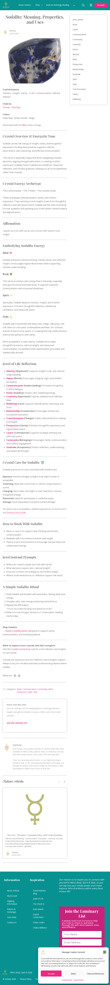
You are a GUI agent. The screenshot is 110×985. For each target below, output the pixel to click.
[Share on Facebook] (14, 675)
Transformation (79, 89)
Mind (50, 689)
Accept (51, 973)
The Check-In (38, 904)
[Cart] (91, 5)
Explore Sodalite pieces (16, 630)
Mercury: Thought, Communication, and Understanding (35, 835)
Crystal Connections (21, 649)
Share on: (7, 675)
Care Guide (11, 917)
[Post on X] (19, 675)
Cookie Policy (67, 980)
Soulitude (76, 74)
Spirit (30, 692)
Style (35, 692)
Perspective (22, 692)
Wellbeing (77, 99)
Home (75, 49)
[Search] (83, 5)
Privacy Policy (78, 980)
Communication (29, 689)
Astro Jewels (78, 19)
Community (42, 689)
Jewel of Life (38, 898)
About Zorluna (13, 890)
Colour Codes (38, 922)
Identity (76, 54)
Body (19, 689)
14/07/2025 (14, 33)
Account (100, 5)
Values (75, 94)
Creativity (77, 44)
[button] (104, 952)
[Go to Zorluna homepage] (6, 4)
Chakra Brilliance (40, 927)
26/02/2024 (16, 855)
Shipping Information (12, 902)
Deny (73, 973)
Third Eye (15, 107)
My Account (12, 896)
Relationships (78, 69)
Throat (6, 107)
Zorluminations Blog (39, 892)
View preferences (95, 973)
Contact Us (11, 922)
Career (75, 29)
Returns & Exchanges (11, 910)
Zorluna (12, 30)
